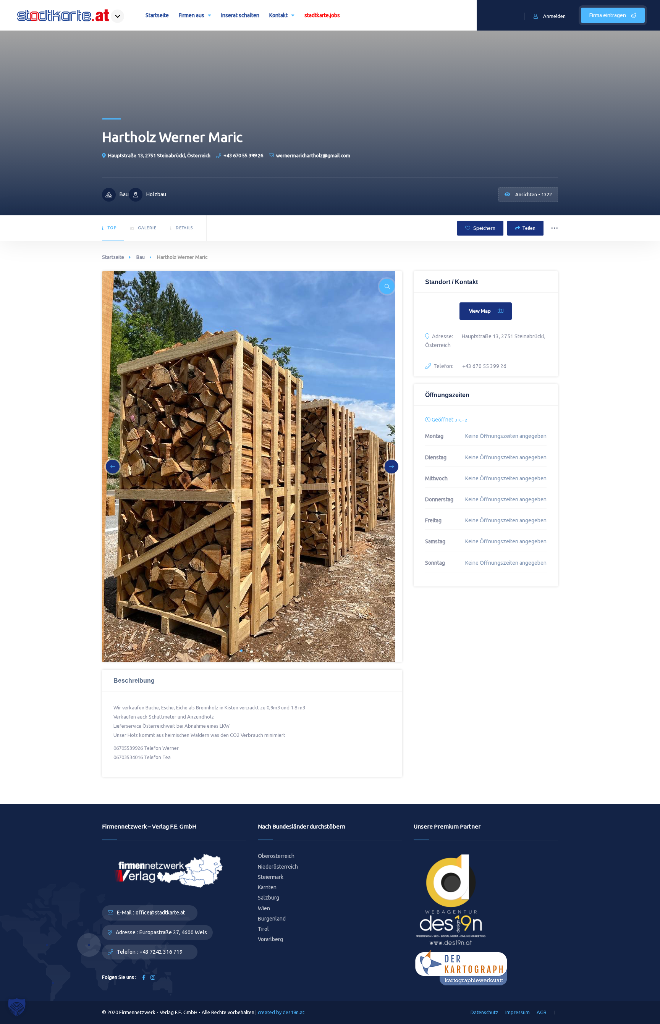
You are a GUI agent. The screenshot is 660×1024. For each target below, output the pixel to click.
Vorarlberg (270, 939)
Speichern (483, 228)
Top (112, 228)
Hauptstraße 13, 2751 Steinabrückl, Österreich (159, 155)
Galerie (147, 228)
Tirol (263, 929)
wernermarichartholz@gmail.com (313, 155)
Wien (264, 908)
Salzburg (268, 898)
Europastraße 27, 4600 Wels (173, 932)
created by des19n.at (281, 1012)
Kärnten (267, 887)
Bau (140, 257)
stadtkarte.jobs (322, 15)
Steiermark (270, 877)
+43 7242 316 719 (161, 952)
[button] (241, 650)
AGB (542, 1012)
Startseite (157, 15)
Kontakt (278, 15)
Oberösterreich (276, 856)
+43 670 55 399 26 (243, 155)
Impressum (517, 1012)
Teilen (528, 228)
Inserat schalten (240, 15)
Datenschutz (484, 1012)
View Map (480, 310)
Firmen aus (191, 15)
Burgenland (272, 919)
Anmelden (554, 16)
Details (184, 228)
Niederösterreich (278, 867)
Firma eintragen (608, 15)
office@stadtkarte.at (160, 912)
